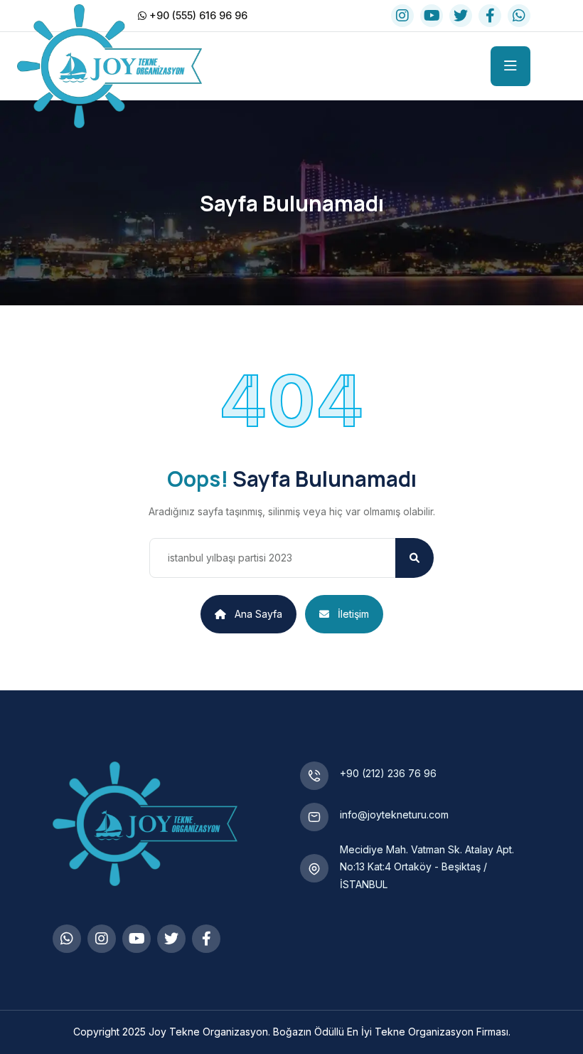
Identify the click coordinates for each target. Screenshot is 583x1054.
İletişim (353, 614)
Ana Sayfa (258, 614)
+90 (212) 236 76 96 (388, 773)
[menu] (510, 66)
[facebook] (489, 15)
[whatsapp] (519, 15)
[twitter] (460, 15)
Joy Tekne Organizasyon (208, 1032)
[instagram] (402, 15)
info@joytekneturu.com (394, 814)
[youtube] (431, 15)
